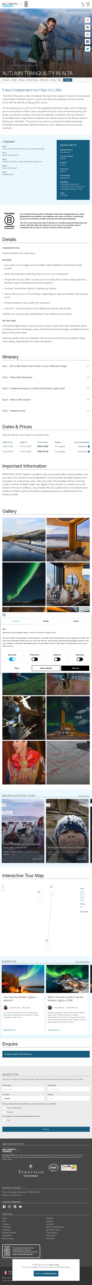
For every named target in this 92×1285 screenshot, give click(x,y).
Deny (17, 668)
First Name (7, 1085)
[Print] (87, 34)
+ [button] (2, 886)
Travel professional (14, 1108)
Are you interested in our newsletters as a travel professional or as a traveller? (30, 1104)
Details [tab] (46, 621)
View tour (23, 831)
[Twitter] (87, 49)
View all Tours (84, 796)
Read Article (9, 1030)
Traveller (10, 1112)
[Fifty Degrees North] (12, 4)
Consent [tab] (16, 621)
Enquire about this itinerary (18, 1054)
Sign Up (46, 1129)
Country (6, 1095)
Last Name (52, 1085)
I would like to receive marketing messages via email (21, 1116)
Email (51, 1095)
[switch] (35, 659)
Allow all (75, 668)
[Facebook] (87, 41)
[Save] (87, 20)
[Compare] (87, 27)
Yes (8, 1120)
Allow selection (46, 668)
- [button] (2, 889)
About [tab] (76, 621)
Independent (65, 178)
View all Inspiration (82, 962)
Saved (5, 805)
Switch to (46, 1273)
